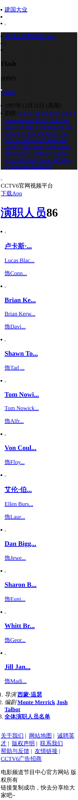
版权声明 (23, 743)
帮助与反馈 (15, 751)
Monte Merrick (36, 702)
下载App (11, 193)
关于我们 (12, 735)
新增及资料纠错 (30, 36)
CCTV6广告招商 (21, 759)
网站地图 (40, 735)
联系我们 (51, 743)
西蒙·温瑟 (29, 694)
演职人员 (23, 212)
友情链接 (46, 751)
